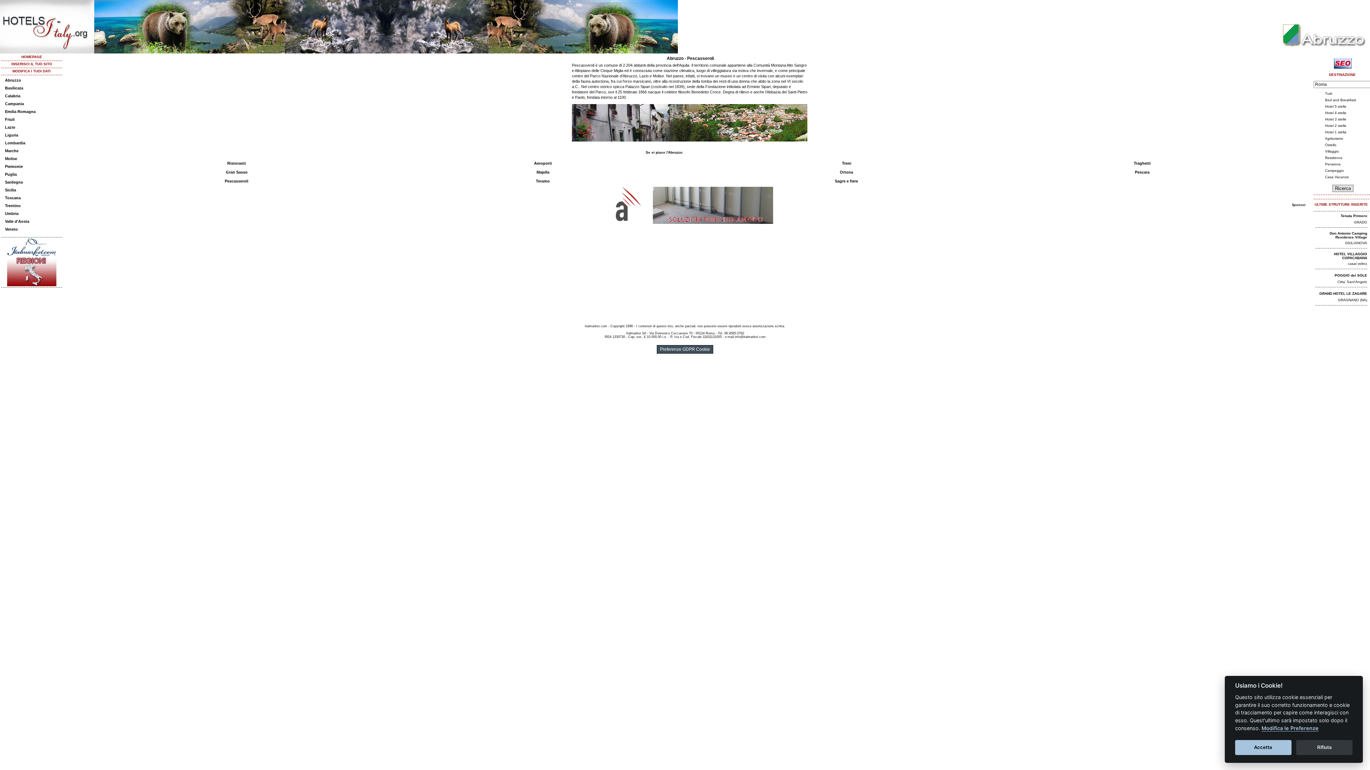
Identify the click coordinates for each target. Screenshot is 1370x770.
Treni (846, 163)
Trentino (13, 206)
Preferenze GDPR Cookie (685, 349)
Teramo (543, 181)
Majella (543, 172)
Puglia (11, 174)
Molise (11, 158)
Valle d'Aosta (17, 221)
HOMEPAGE (31, 57)
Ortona (846, 172)
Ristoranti (236, 163)
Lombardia (15, 143)
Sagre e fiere (846, 181)
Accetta (1263, 747)
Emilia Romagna (20, 111)
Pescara (1142, 172)
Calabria (12, 96)
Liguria (11, 135)
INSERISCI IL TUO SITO (31, 64)
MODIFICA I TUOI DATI (31, 71)
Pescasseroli (236, 181)
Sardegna (14, 182)
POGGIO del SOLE (1351, 275)
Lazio (10, 127)
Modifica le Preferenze (1290, 728)
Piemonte (14, 166)
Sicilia (10, 190)
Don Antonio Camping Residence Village (1348, 235)
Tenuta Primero (1354, 216)
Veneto (11, 229)
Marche (12, 151)
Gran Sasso (237, 172)
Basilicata (14, 88)
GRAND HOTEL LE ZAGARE (1343, 294)
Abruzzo (13, 80)
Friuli (10, 119)
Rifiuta (1324, 747)
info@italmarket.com (750, 337)
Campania (14, 104)
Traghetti (1142, 163)
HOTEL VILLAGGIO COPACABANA (1350, 256)
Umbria (12, 213)
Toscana (13, 198)
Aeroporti (543, 163)
